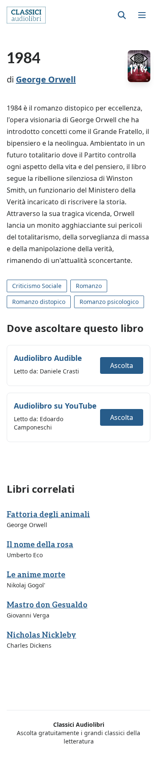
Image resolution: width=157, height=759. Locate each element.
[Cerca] (121, 15)
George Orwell (46, 79)
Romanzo (89, 286)
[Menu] (142, 15)
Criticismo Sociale (37, 286)
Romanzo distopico (38, 302)
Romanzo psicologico (109, 302)
